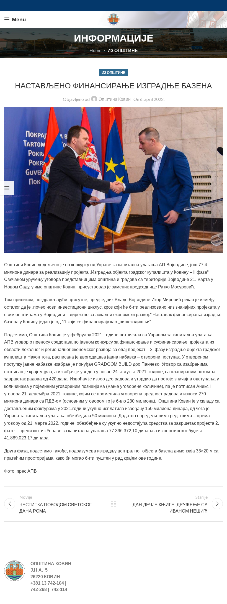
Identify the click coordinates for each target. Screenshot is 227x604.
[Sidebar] (7, 188)
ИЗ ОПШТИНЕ (122, 50)
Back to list (113, 503)
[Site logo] (113, 18)
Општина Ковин (115, 99)
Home (95, 50)
